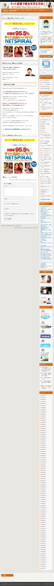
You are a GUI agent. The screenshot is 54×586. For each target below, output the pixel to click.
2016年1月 (44, 505)
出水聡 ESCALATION (44, 227)
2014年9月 (44, 539)
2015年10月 (44, 511)
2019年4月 (44, 424)
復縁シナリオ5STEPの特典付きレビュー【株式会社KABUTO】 (46, 387)
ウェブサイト (6, 208)
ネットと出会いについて (46, 150)
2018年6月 (44, 445)
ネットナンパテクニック (46, 152)
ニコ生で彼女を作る (15, 10)
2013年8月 (44, 566)
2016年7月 (44, 493)
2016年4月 (44, 499)
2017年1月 (44, 480)
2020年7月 (44, 395)
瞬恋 (41, 241)
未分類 (43, 193)
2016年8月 (44, 491)
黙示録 (41, 220)
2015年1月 (44, 530)
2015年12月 (44, 507)
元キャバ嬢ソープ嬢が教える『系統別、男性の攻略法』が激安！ (46, 374)
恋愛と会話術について (46, 189)
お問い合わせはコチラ (46, 59)
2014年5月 (44, 547)
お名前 (5, 198)
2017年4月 (44, 474)
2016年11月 (44, 484)
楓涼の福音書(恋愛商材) (45, 249)
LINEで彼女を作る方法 (46, 119)
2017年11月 (44, 459)
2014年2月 (44, 553)
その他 (6, 11)
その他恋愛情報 (45, 143)
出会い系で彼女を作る (46, 88)
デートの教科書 (43, 240)
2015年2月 (44, 528)
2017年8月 (44, 466)
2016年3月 (44, 501)
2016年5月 (44, 497)
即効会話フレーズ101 (44, 211)
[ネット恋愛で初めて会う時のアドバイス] (46, 293)
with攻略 (43, 128)
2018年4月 (44, 449)
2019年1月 (44, 430)
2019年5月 (44, 422)
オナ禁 (43, 130)
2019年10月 (44, 411)
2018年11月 (44, 434)
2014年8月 (44, 541)
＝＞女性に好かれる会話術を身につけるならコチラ (16, 129)
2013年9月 (44, 564)
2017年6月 (44, 470)
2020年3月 (44, 401)
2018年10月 (44, 436)
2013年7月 (44, 568)
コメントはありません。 (21, 179)
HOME (2, 14)
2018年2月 (44, 453)
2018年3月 (44, 451)
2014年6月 (44, 545)
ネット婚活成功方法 (45, 154)
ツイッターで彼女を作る (40, 10)
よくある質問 (43, 297)
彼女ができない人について (9, 14)
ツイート (9, 177)
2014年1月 (44, 555)
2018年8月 (44, 441)
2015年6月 (44, 520)
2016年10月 (44, 486)
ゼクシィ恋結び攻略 (45, 141)
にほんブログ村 (43, 52)
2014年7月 (44, 543)
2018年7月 (44, 443)
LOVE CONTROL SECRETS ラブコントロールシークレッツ (46, 259)
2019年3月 (44, 426)
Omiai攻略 (44, 121)
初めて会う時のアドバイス (45, 286)
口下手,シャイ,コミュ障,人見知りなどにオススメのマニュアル (46, 108)
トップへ (6, 10)
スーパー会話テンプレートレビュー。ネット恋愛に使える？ (46, 103)
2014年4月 (44, 549)
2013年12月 (44, 557)
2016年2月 (44, 503)
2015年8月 (44, 516)
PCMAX (43, 126)
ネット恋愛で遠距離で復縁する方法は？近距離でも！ (46, 382)
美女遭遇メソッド (43, 228)
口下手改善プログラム (44, 214)
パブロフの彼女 (43, 245)
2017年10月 (44, 461)
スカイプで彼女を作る (27, 10)
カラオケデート (45, 132)
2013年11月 (44, 559)
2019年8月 (44, 416)
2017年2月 (44, 478)
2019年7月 (44, 418)
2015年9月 (44, 514)
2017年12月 (44, 457)
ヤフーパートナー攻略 (46, 178)
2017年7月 (44, 468)
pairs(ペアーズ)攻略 (45, 123)
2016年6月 (44, 495)
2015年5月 (44, 522)
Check (6, 177)
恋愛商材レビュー (45, 191)
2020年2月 (44, 403)
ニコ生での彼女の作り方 (46, 148)
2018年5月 (44, 447)
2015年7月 (44, 518)
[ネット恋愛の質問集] (46, 303)
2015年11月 (44, 509)
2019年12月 (44, 407)
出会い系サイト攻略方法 (46, 180)
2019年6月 (44, 420)
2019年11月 (44, 409)
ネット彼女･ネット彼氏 (46, 157)
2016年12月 (44, 482)
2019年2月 (44, 428)
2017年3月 (44, 476)
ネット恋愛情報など (45, 171)
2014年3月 (44, 551)
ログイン (5, 577)
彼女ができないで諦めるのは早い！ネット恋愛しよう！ (12, 225)
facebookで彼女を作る (46, 86)
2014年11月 (44, 534)
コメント (6, 186)
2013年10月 (44, 562)
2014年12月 (44, 532)
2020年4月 (44, 399)
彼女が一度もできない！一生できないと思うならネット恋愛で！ (25, 227)
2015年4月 (44, 524)
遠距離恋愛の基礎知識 (46, 199)
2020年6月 (44, 397)
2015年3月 (44, 526)
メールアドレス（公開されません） (11, 203)
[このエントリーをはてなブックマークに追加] (3, 177)
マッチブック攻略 (45, 176)
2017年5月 (44, 472)
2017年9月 (44, 464)
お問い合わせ (13, 11)
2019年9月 (44, 414)
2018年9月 (44, 439)
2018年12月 (44, 432)
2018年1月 (44, 455)
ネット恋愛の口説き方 (46, 169)
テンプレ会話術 (43, 213)
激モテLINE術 (43, 264)
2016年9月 (44, 489)
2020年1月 (44, 405)
